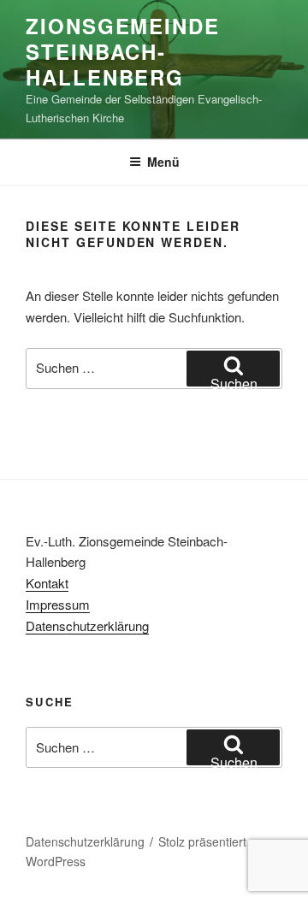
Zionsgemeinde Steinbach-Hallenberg (123, 51)
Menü (163, 161)
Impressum (58, 604)
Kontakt (47, 583)
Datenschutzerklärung (87, 625)
